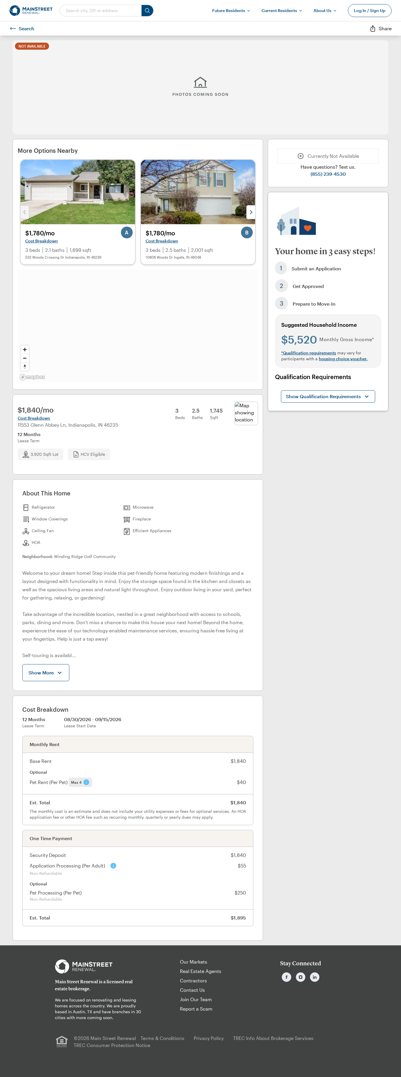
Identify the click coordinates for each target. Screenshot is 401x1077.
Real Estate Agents (200, 971)
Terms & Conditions (162, 1038)
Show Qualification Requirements (323, 396)
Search (26, 28)
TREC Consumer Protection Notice (112, 1045)
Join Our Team (196, 999)
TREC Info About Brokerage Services (273, 1038)
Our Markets (193, 961)
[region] (138, 325)
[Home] (31, 10)
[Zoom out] (25, 358)
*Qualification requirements (308, 352)
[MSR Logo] (100, 966)
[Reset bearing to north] (25, 366)
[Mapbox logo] (32, 377)
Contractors (193, 980)
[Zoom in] (25, 349)
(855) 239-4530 (328, 174)
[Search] (147, 10)
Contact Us (192, 990)
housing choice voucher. (343, 358)
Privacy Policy (209, 1038)
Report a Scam (196, 1008)
